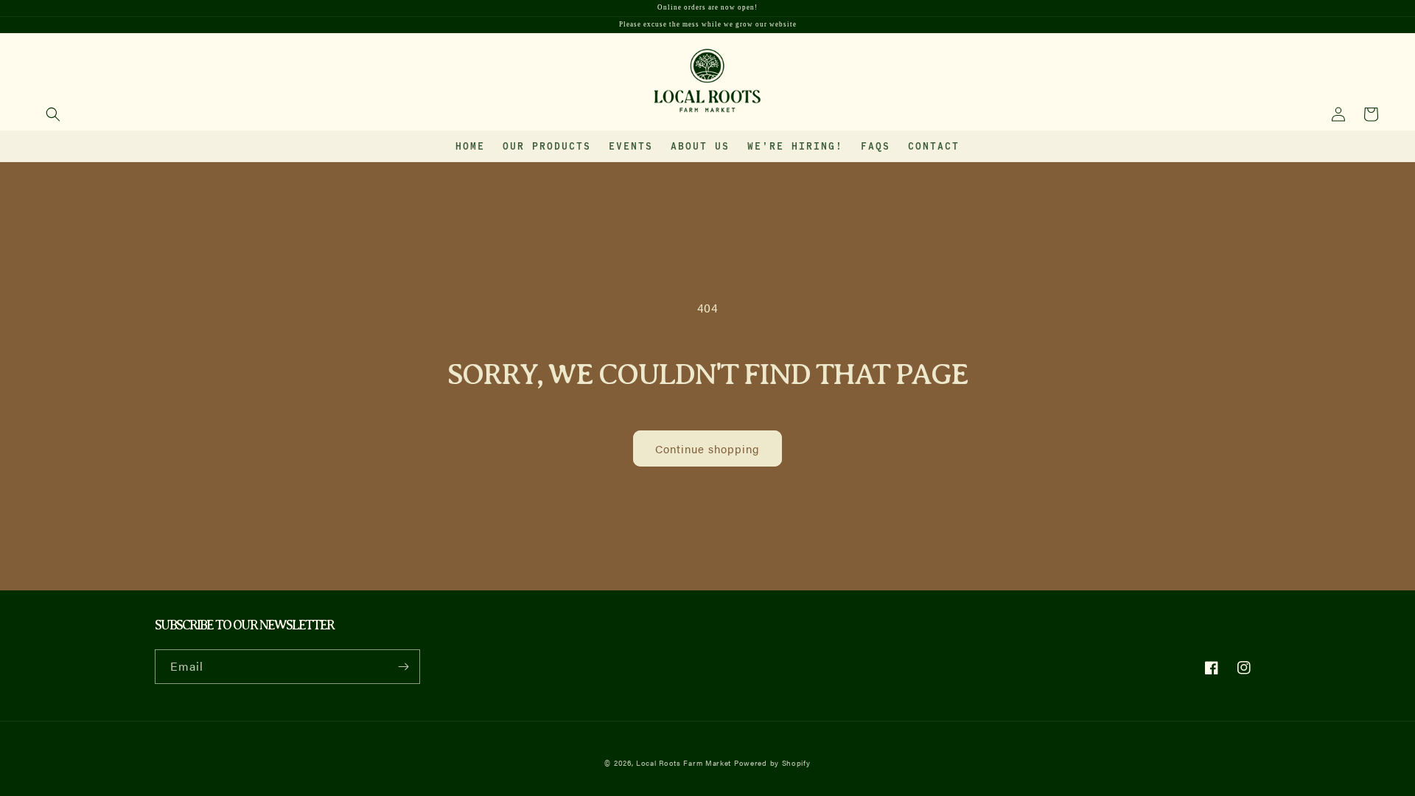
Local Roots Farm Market (683, 763)
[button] (53, 114)
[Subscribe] (403, 666)
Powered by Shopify (772, 763)
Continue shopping (707, 448)
